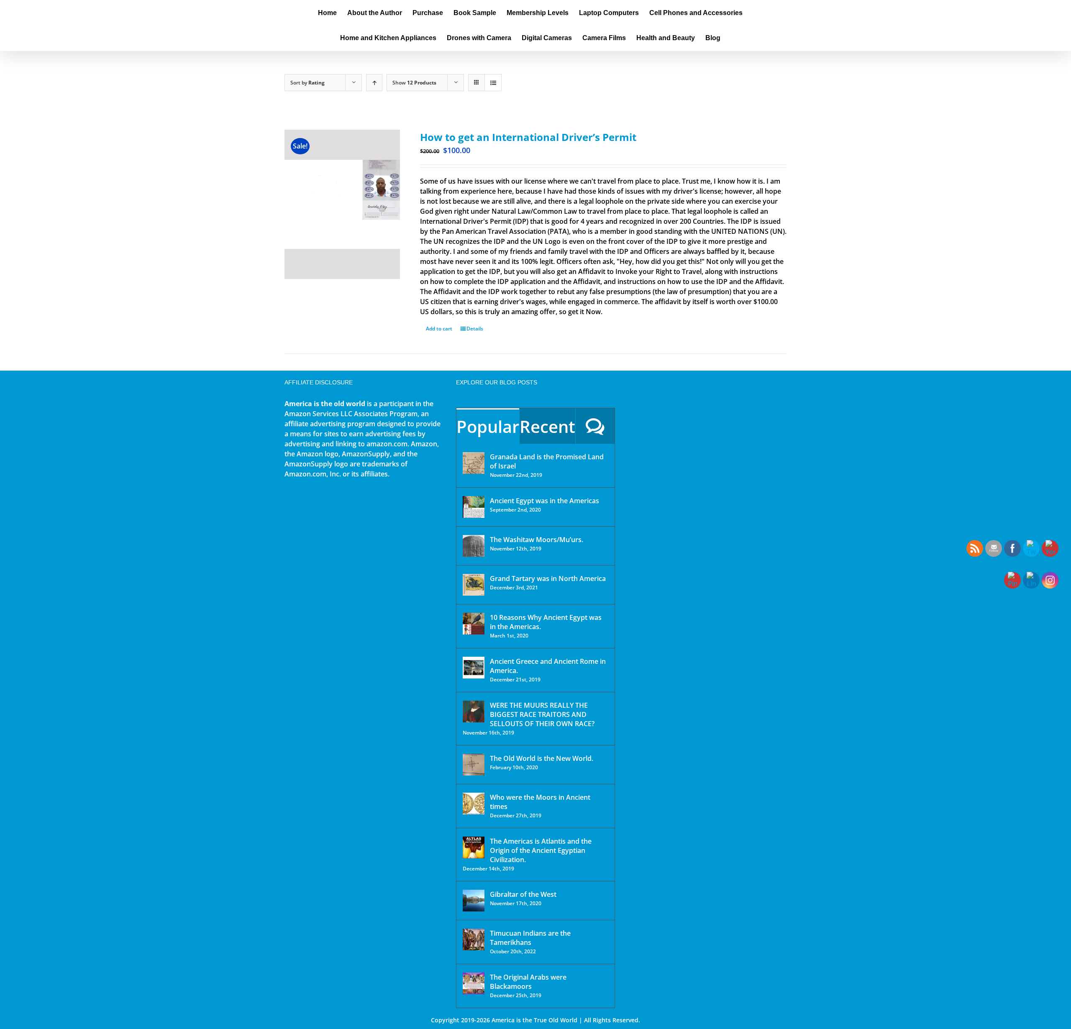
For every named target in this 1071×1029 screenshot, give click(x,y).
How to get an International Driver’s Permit (528, 137)
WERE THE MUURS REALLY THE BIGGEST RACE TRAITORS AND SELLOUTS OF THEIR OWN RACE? (542, 714)
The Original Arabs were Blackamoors (528, 982)
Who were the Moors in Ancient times (540, 802)
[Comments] (595, 426)
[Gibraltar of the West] (473, 900)
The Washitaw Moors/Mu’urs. (536, 539)
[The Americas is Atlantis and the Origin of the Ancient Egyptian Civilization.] (473, 847)
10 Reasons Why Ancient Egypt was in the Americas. (546, 622)
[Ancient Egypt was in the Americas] (473, 507)
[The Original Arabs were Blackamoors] (473, 983)
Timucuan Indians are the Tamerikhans (530, 938)
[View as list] (493, 82)
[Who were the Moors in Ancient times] (473, 803)
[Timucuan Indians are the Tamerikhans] (473, 939)
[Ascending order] (374, 82)
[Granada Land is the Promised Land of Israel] (473, 463)
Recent (547, 426)
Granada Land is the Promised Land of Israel (547, 461)
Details (474, 328)
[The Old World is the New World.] (473, 765)
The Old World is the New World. (541, 758)
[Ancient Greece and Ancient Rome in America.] (473, 667)
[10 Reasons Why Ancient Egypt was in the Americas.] (473, 624)
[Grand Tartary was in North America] (473, 585)
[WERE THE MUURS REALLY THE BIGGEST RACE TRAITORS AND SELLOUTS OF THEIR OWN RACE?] (473, 711)
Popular (487, 426)
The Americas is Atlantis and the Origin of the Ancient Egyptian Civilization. (541, 850)
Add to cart (439, 328)
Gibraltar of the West (523, 894)
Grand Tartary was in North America (548, 578)
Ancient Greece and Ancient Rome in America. (548, 666)
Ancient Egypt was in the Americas (544, 500)
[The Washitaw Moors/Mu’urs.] (473, 546)
